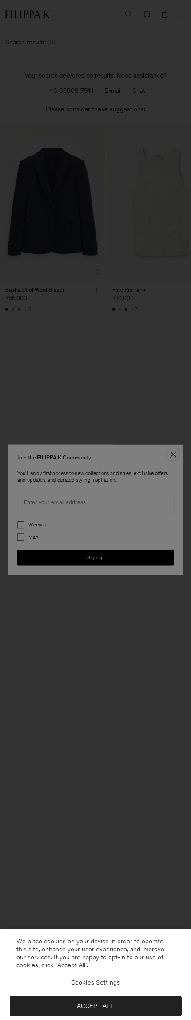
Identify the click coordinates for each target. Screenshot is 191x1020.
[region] (95, 974)
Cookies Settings (95, 982)
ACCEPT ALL (95, 1006)
